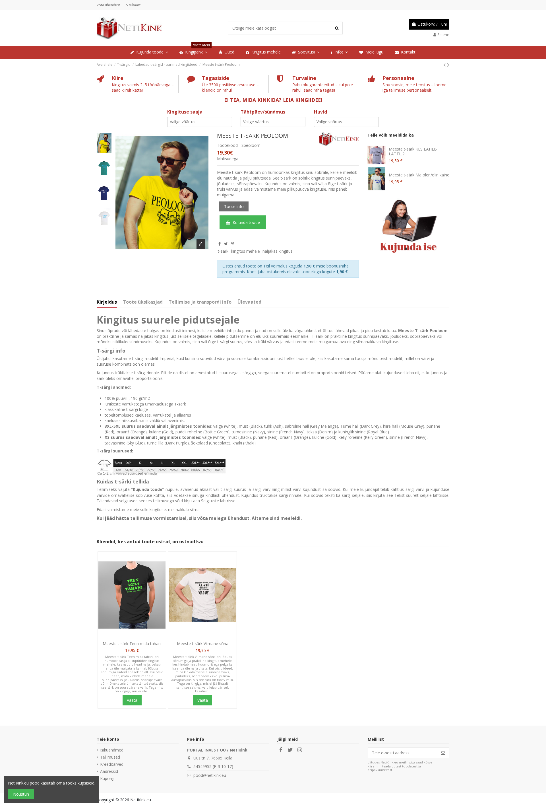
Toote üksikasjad (143, 302)
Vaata (132, 700)
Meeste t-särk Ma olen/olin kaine (419, 175)
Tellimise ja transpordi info (200, 302)
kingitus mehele (245, 251)
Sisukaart (133, 5)
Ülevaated (249, 302)
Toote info (234, 206)
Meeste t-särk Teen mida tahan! (132, 643)
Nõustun (21, 794)
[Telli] (443, 753)
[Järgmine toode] (448, 65)
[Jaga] (219, 243)
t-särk (223, 251)
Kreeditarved (111, 764)
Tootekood (227, 145)
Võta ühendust (109, 5)
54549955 (202, 766)
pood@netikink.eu (209, 775)
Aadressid (109, 771)
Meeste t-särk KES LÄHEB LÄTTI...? (413, 151)
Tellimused (110, 757)
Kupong (107, 778)
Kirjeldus (107, 302)
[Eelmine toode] (445, 65)
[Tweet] (226, 243)
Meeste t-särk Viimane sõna (202, 643)
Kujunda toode (246, 222)
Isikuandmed (111, 750)
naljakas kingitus (277, 251)
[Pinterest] (232, 243)
